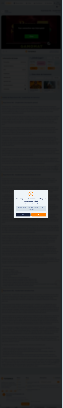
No (23, 214)
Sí (38, 214)
